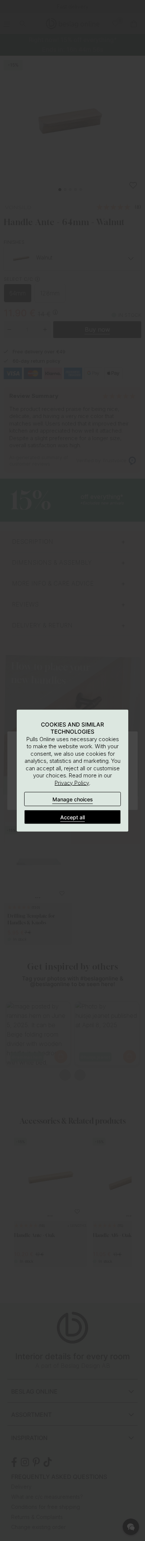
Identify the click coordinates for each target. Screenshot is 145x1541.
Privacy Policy (72, 782)
